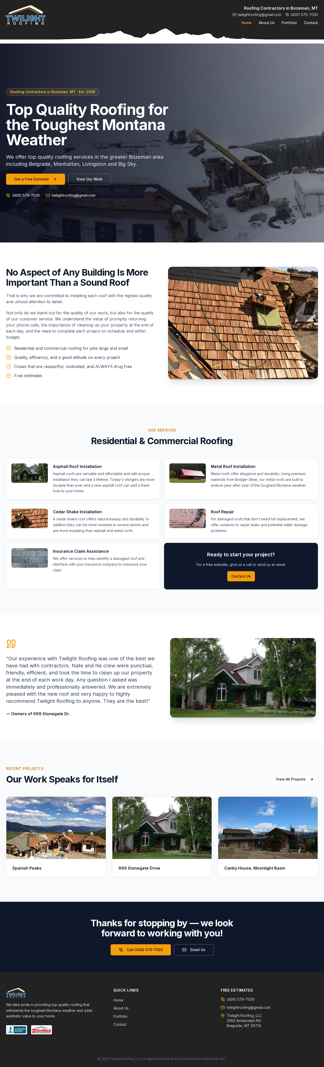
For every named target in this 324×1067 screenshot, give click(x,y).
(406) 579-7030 (304, 14)
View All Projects (291, 779)
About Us (267, 22)
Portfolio (289, 22)
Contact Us (241, 576)
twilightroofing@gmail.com (259, 14)
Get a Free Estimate (31, 179)
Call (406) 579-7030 (145, 950)
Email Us (197, 950)
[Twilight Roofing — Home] (25, 15)
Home (246, 22)
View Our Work (89, 179)
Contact (311, 22)
